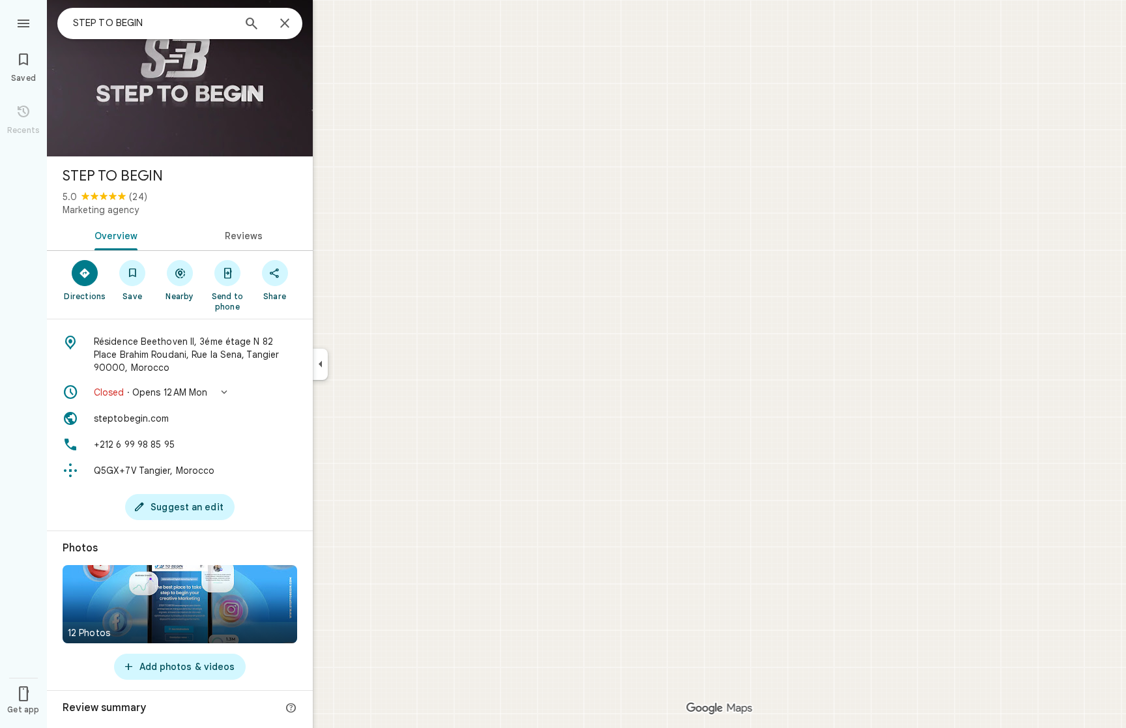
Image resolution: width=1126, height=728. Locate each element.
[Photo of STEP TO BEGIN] (180, 78)
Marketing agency (101, 210)
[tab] (113, 234)
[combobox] (153, 23)
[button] (180, 392)
